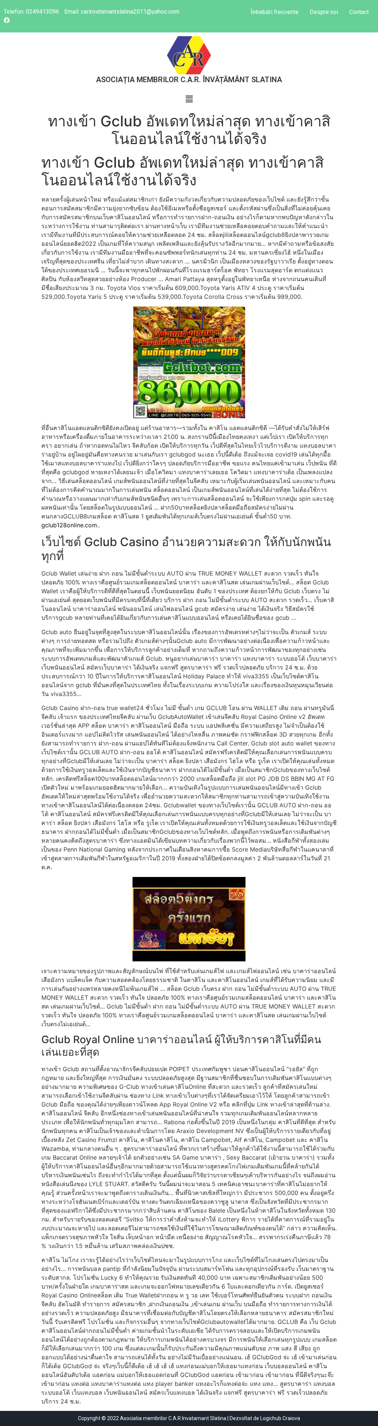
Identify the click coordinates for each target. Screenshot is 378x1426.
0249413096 (42, 11)
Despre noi (324, 11)
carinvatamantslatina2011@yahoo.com (130, 11)
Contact (359, 11)
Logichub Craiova (280, 1418)
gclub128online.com (69, 525)
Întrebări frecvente (275, 11)
